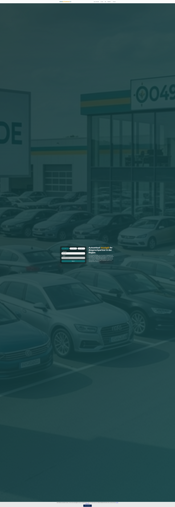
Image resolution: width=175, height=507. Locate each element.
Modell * (64, 255)
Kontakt (114, 1)
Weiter (73, 261)
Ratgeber (109, 1)
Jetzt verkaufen (96, 1)
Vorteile (102, 1)
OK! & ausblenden (87, 505)
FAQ (105, 1)
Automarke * (65, 251)
